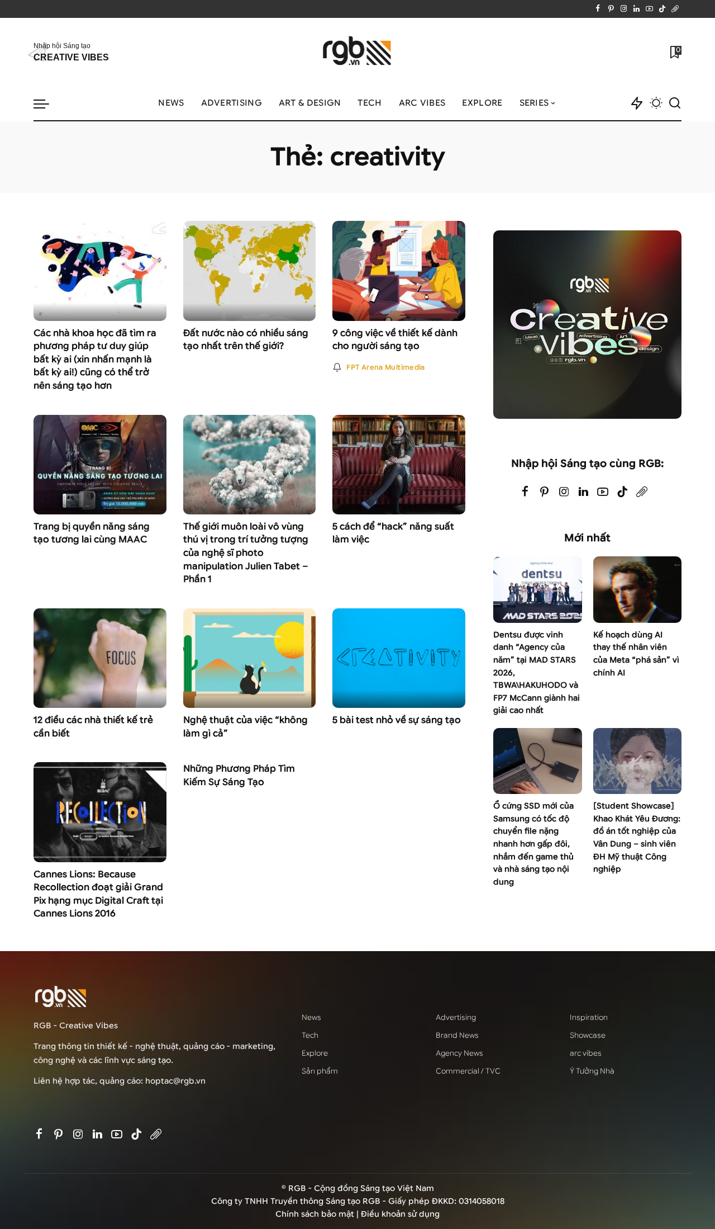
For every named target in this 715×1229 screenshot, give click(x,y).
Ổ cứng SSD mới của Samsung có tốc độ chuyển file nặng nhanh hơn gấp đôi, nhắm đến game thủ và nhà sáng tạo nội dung (533, 843)
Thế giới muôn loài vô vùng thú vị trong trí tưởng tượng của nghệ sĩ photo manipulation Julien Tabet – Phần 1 (245, 552)
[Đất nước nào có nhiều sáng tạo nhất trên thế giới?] (249, 270)
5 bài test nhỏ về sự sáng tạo (396, 720)
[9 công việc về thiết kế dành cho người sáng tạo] (398, 270)
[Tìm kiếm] (674, 103)
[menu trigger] (47, 103)
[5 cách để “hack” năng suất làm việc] (398, 464)
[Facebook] (598, 9)
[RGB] (358, 52)
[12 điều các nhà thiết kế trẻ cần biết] (100, 658)
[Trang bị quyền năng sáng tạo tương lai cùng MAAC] (100, 464)
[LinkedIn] (636, 9)
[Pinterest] (610, 9)
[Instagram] (623, 9)
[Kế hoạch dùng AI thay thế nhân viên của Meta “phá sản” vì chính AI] (637, 589)
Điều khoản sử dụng (400, 1214)
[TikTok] (662, 9)
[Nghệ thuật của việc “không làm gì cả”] (249, 658)
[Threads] (675, 9)
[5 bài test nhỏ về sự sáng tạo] (398, 658)
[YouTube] (649, 9)
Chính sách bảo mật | (318, 1214)
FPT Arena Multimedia (385, 367)
